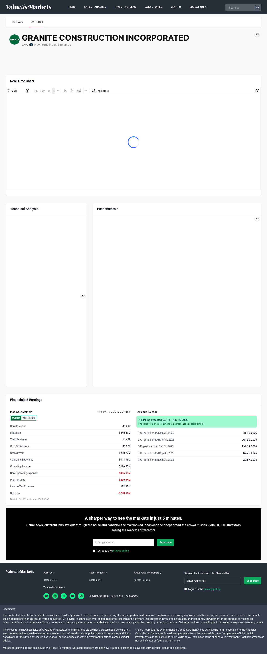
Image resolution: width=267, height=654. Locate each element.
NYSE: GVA (37, 22)
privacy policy (120, 550)
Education (197, 6)
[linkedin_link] (64, 596)
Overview (17, 22)
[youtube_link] (72, 596)
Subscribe (165, 542)
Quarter (16, 418)
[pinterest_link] (81, 596)
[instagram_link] (55, 596)
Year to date (29, 418)
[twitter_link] (46, 596)
